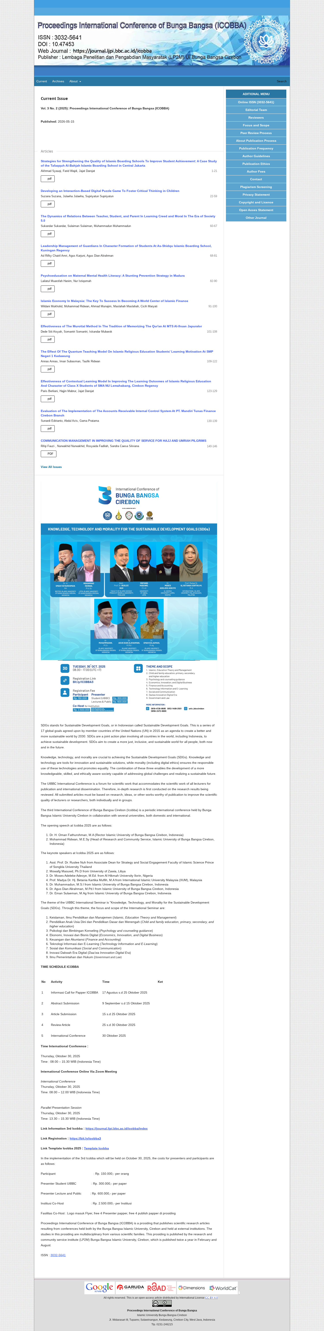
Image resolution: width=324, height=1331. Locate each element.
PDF (50, 453)
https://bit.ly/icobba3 (85, 1138)
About (73, 81)
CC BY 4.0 (211, 1297)
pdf (49, 178)
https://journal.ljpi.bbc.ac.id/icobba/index (117, 1128)
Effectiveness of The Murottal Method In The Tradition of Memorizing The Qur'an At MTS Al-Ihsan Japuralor (121, 326)
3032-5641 (58, 1255)
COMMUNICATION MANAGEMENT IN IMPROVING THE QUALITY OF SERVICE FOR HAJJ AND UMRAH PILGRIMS (123, 440)
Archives (58, 81)
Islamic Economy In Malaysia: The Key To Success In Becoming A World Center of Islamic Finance (114, 301)
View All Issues (51, 467)
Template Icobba (96, 1148)
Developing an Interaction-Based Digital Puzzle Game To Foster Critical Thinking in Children (110, 191)
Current (41, 81)
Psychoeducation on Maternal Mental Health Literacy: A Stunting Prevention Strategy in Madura (113, 275)
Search (281, 81)
